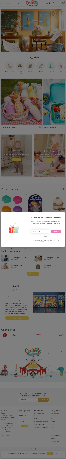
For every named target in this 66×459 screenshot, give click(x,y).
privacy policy (57, 235)
